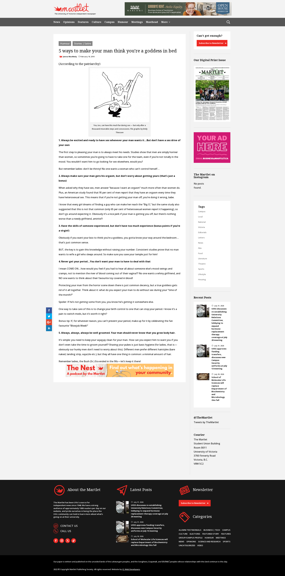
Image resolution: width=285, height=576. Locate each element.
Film (200, 248)
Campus (109, 22)
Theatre (202, 263)
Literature (202, 258)
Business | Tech (212, 530)
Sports (201, 269)
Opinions (69, 22)
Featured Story (210, 533)
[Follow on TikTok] (73, 540)
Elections (195, 533)
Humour (123, 22)
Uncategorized (187, 545)
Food (200, 253)
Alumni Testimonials (190, 530)
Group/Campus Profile (190, 537)
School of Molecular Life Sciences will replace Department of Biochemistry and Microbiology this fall (219, 388)
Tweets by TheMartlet (206, 422)
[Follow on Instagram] (61, 540)
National (202, 222)
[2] (120, 376)
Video (200, 545)
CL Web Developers (131, 569)
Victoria (201, 227)
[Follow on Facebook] (55, 540)
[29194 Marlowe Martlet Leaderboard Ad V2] (178, 14)
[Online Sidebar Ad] (212, 162)
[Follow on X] (67, 540)
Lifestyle (202, 274)
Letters (201, 237)
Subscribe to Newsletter (211, 43)
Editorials (202, 232)
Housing (202, 279)
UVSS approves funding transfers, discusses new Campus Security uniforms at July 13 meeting (148, 528)
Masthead (152, 22)
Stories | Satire (82, 43)
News (56, 22)
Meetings (137, 22)
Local (200, 216)
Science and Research (209, 541)
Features (83, 22)
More (164, 22)
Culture (96, 22)
